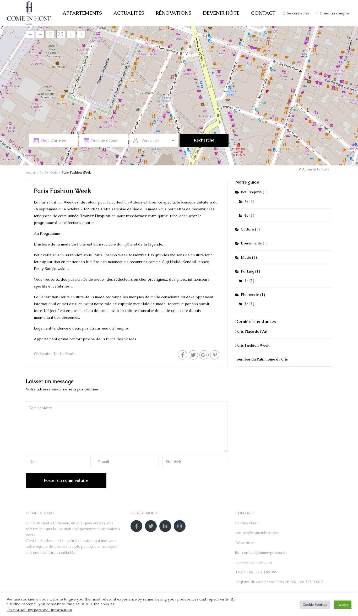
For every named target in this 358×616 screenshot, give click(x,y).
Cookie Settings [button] (315, 604)
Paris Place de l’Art (251, 331)
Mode (53, 172)
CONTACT (263, 13)
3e (41, 172)
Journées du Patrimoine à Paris (261, 359)
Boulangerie (251, 192)
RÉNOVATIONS (173, 13)
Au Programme (47, 233)
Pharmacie (250, 294)
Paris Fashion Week (252, 345)
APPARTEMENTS (82, 13)
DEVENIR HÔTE (221, 13)
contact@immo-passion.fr (264, 552)
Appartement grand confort (58, 339)
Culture (247, 229)
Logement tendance (51, 328)
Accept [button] (342, 604)
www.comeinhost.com (253, 562)
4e (46, 172)
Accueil (31, 172)
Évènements (251, 243)
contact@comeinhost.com (257, 532)
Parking (247, 271)
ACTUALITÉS (128, 13)
